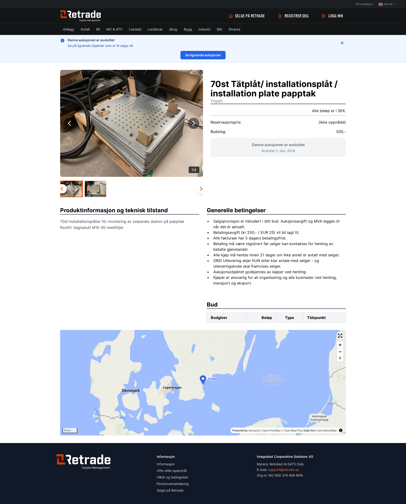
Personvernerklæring (173, 484)
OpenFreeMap (271, 430)
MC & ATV (114, 29)
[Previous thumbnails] (62, 188)
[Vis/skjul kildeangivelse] (341, 430)
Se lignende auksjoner (203, 55)
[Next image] (193, 123)
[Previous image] (69, 123)
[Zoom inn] (340, 344)
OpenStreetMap (327, 430)
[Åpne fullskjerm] (340, 335)
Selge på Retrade (250, 16)
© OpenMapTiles (292, 430)
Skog (173, 29)
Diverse (234, 29)
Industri (204, 29)
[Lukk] (342, 43)
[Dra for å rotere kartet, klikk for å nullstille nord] (340, 358)
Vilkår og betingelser (172, 477)
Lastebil (135, 29)
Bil (98, 29)
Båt (219, 29)
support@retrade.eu (283, 470)
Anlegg (68, 29)
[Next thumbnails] (201, 188)
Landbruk (155, 29)
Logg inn (335, 16)
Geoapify (254, 430)
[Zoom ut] (340, 351)
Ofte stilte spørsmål (172, 471)
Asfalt (85, 29)
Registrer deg (296, 16)
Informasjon (364, 4)
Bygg (188, 29)
